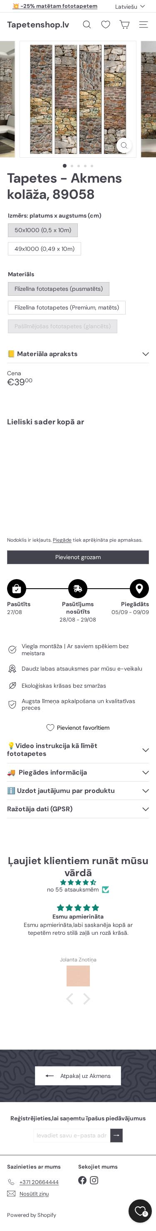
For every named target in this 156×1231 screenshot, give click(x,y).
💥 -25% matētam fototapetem (54, 6)
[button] (71, 998)
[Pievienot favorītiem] (138, 450)
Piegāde (62, 540)
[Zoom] (124, 145)
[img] (78, 882)
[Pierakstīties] (116, 1135)
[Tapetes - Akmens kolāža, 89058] (78, 459)
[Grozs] (124, 24)
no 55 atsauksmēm (73, 889)
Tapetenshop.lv (38, 25)
